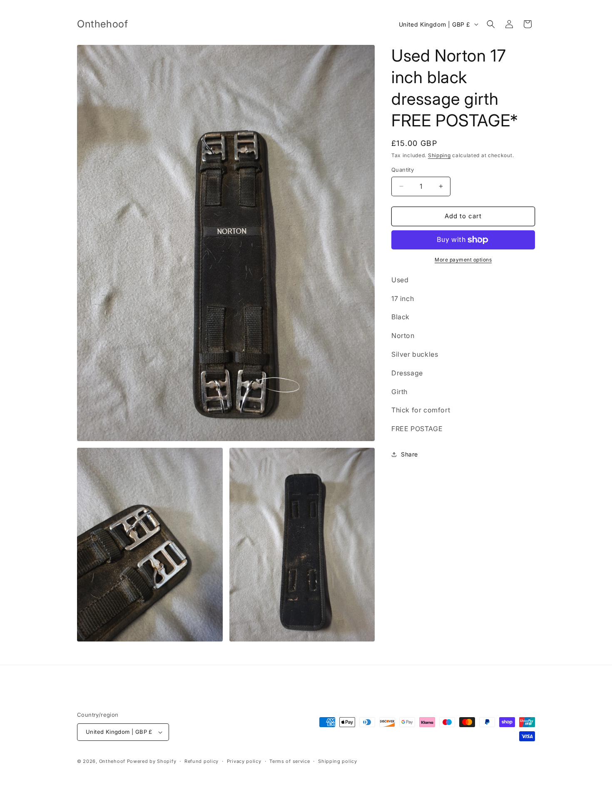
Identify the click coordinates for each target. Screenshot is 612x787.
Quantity (402, 169)
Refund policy (201, 761)
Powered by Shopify (152, 761)
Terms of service (289, 761)
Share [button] (409, 454)
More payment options (463, 260)
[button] (491, 24)
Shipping (439, 155)
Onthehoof (112, 761)
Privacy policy (244, 761)
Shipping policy (337, 761)
